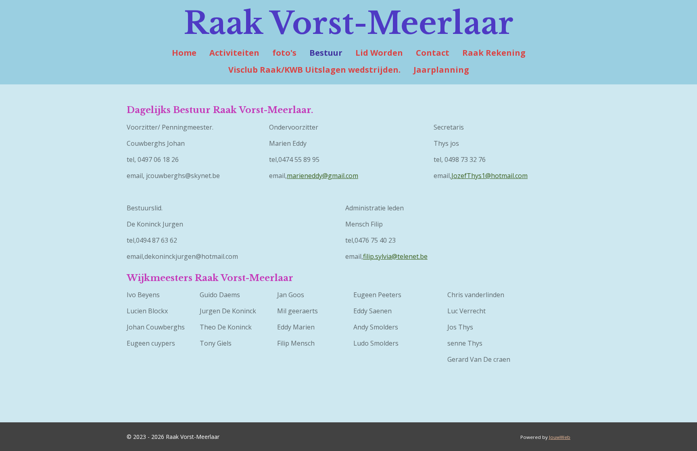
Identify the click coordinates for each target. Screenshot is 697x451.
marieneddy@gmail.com (322, 175)
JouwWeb (559, 437)
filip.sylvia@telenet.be (395, 256)
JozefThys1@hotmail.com (489, 175)
